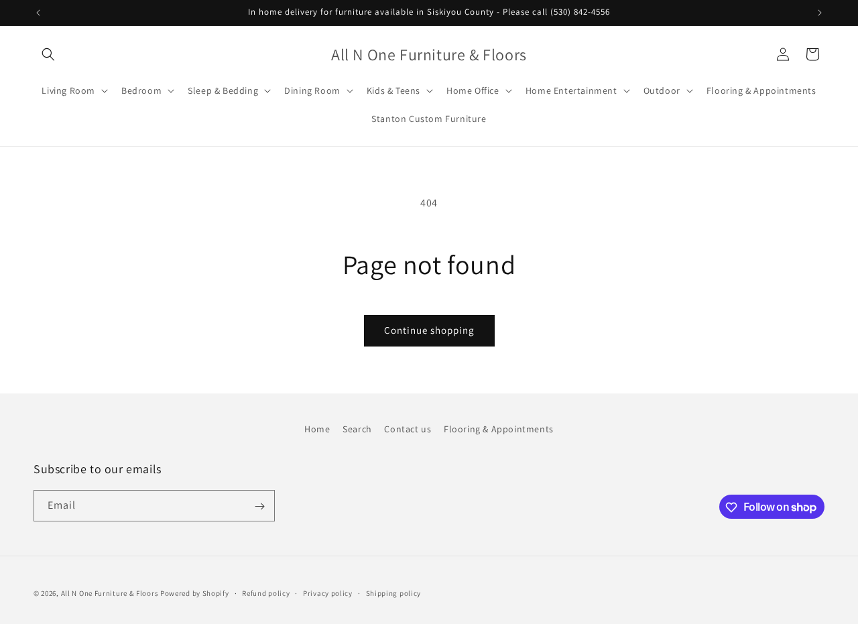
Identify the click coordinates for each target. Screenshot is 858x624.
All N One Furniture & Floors (110, 593)
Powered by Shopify (194, 593)
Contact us (407, 429)
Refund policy (266, 592)
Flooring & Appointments (499, 429)
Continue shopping (429, 330)
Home (317, 429)
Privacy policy (328, 592)
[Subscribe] (259, 506)
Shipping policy (394, 592)
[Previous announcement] (38, 12)
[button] (48, 54)
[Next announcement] (820, 12)
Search (357, 429)
